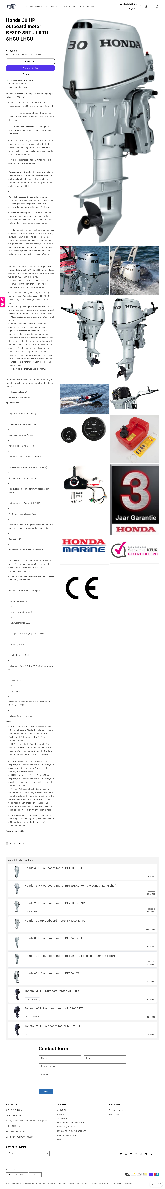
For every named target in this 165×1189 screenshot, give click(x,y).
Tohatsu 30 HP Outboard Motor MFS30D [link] (52, 991)
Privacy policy (62, 1183)
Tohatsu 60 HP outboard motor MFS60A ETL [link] (54, 1008)
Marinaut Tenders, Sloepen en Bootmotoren (26, 1183)
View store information (18, 87)
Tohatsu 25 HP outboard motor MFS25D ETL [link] (54, 1026)
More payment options (30, 74)
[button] (31, 6)
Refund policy (116, 1183)
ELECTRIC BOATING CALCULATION (71, 1123)
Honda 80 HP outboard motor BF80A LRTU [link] (53, 938)
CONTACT (61, 1114)
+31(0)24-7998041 (14, 1120)
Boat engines (114, 1114)
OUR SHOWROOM (14, 1110)
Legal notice (127, 1183)
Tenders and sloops (116, 1110)
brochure (28, 369)
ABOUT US (61, 1110)
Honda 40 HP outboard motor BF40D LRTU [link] (53, 868)
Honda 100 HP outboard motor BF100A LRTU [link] (55, 920)
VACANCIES (62, 1118)
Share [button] (10, 849)
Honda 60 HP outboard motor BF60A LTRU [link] (53, 973)
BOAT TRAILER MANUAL (67, 1135)
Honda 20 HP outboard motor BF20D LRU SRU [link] (56, 903)
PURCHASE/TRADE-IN (66, 1127)
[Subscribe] (46, 1153)
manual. (44, 369)
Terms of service (91, 1183)
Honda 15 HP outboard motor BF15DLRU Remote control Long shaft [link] (71, 885)
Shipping (21, 54)
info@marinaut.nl (14, 1115)
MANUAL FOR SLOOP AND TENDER (71, 1131)
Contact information (76, 1183)
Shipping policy (104, 1183)
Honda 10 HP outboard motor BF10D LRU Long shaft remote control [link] (71, 956)
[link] (17, 872)
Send (46, 1091)
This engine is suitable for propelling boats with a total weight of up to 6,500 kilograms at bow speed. (29, 130)
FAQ (59, 1140)
